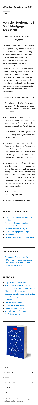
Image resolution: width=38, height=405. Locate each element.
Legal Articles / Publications (16, 282)
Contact (6, 392)
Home (5, 367)
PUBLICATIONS (9, 382)
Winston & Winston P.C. (17, 7)
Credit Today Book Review (15, 305)
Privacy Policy (24, 399)
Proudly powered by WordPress (13, 401)
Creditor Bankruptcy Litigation (17, 229)
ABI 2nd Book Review (13, 303)
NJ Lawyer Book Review (14, 308)
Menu (6, 13)
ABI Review (9, 300)
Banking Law (10, 234)
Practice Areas (8, 377)
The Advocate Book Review (16, 311)
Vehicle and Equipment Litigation (18, 232)
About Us (7, 387)
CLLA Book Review (12, 314)
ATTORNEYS (8, 372)
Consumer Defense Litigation (16, 223)
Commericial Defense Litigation (17, 226)
